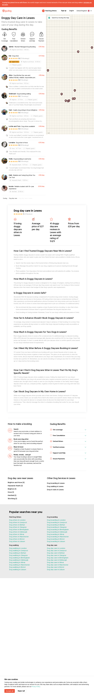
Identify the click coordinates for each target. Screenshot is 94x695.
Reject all (21, 691)
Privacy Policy (36, 686)
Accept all (9, 691)
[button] (68, 430)
